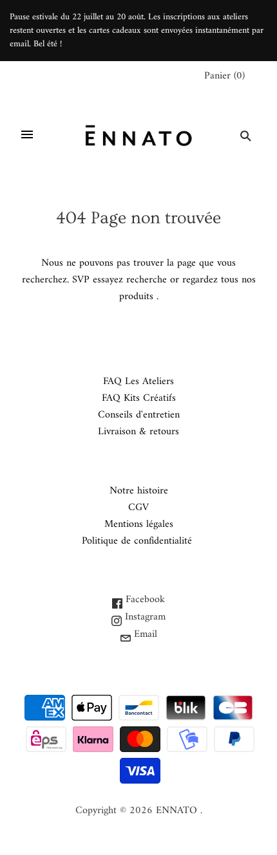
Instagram (144, 617)
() (224, 76)
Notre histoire (139, 491)
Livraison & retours (138, 432)
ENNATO (176, 811)
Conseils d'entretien (139, 415)
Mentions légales (138, 524)
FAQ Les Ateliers (138, 381)
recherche (146, 280)
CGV (138, 508)
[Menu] (27, 136)
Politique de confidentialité (137, 541)
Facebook (143, 600)
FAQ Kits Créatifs (139, 398)
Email (144, 634)
